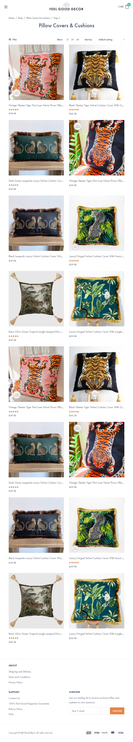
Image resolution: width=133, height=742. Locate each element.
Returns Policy (16, 709)
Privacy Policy (16, 682)
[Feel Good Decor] (66, 7)
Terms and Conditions (19, 677)
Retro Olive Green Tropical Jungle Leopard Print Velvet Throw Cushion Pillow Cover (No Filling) (59, 332)
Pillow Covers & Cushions (38, 17)
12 (67, 39)
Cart (121, 6)
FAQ (11, 714)
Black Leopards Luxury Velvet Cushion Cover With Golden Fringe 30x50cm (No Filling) (55, 256)
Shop (20, 17)
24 (72, 39)
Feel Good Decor (27, 732)
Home (11, 17)
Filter (14, 39)
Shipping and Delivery (20, 671)
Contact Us (14, 698)
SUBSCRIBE (117, 711)
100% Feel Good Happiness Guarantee (29, 703)
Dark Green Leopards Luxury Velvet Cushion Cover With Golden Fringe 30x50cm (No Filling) (59, 181)
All (77, 39)
